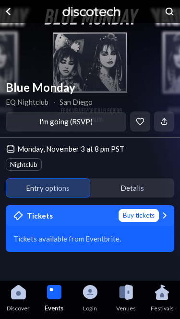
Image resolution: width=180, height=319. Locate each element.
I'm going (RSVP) (66, 121)
